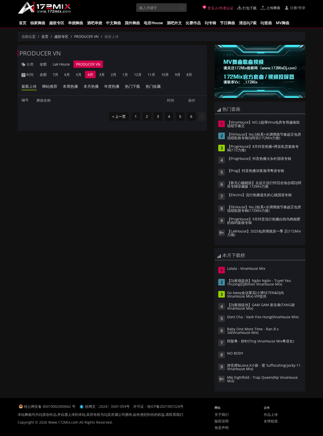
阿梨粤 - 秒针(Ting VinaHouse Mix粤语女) (260, 341)
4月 (90, 74)
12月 (138, 74)
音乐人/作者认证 (219, 8)
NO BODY (235, 354)
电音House (153, 22)
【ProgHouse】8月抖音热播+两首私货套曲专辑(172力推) (263, 148)
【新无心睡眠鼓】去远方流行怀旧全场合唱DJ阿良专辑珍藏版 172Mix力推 (264, 185)
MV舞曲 (282, 22)
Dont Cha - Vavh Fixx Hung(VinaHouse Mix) (263, 317)
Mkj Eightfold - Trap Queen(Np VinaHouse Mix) (262, 379)
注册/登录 (297, 7)
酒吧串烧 (94, 22)
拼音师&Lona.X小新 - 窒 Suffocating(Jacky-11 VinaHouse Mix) (264, 367)
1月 (125, 74)
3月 (102, 74)
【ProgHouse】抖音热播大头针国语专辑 (259, 159)
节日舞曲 (227, 22)
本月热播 (91, 86)
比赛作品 (193, 22)
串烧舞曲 (75, 22)
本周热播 (70, 86)
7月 (55, 74)
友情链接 (271, 421)
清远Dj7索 (248, 22)
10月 (165, 74)
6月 (67, 74)
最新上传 (29, 86)
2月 (113, 74)
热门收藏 (153, 86)
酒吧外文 (174, 22)
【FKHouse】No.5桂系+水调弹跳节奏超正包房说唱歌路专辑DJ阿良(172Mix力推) (264, 136)
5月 (79, 74)
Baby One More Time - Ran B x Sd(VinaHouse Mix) (253, 331)
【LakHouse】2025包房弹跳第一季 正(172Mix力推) (264, 233)
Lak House (61, 64)
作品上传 (271, 414)
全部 (43, 64)
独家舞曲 (37, 22)
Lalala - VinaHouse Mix (246, 269)
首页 (22, 22)
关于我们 (221, 414)
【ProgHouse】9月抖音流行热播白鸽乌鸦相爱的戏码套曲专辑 (263, 221)
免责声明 (221, 427)
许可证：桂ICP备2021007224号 (158, 406)
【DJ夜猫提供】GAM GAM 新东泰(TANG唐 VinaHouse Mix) (261, 307)
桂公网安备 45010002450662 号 (50, 406)
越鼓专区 (56, 22)
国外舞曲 (132, 22)
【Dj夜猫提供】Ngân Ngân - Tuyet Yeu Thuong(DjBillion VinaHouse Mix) (259, 282)
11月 (151, 74)
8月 (189, 74)
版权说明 (221, 421)
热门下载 (132, 86)
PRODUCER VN (86, 36)
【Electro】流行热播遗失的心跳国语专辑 (259, 195)
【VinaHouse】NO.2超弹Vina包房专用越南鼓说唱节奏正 (263, 124)
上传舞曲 (272, 7)
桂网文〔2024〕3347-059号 (107, 406)
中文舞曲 (113, 22)
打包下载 (249, 8)
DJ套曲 (266, 22)
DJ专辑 (210, 22)
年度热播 (111, 86)
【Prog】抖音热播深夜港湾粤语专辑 (255, 171)
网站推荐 (49, 86)
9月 (177, 74)
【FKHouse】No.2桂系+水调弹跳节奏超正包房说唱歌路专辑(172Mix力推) (264, 209)
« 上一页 (119, 116)
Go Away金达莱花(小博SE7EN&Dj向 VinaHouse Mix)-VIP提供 (255, 295)
